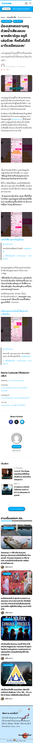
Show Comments (16, 509)
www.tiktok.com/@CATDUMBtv (13, 405)
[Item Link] (16, 537)
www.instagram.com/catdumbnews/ (15, 398)
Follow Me (16, 446)
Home (3, 17)
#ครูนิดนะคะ (26, 356)
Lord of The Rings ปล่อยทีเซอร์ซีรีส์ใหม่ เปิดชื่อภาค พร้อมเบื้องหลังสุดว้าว (22, 475)
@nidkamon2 (17, 119)
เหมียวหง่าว (9, 567)
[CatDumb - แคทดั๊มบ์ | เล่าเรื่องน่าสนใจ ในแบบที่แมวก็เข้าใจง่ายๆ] (6, 3)
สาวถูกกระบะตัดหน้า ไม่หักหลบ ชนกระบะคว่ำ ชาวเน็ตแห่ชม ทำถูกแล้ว (22, 491)
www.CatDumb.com (16, 380)
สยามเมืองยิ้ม (11, 17)
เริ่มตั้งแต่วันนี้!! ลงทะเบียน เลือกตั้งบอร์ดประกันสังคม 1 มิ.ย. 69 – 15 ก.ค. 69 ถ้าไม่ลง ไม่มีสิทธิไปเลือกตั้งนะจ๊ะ (16, 692)
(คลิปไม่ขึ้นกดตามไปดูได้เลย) (12, 240)
